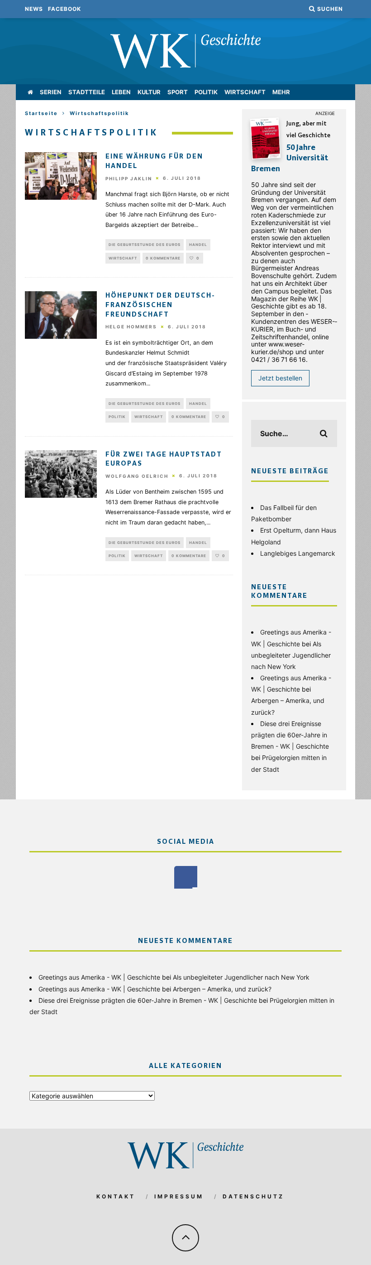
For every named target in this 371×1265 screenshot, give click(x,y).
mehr (281, 92)
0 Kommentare (163, 258)
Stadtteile (86, 92)
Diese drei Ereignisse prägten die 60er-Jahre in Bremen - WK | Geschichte (290, 735)
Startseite (41, 113)
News (34, 8)
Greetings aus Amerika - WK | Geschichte (99, 977)
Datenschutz (253, 1196)
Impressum (179, 1196)
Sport (177, 92)
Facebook (64, 8)
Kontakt (115, 1196)
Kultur (149, 92)
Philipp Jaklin (128, 178)
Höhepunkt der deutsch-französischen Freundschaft (160, 305)
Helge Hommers (131, 327)
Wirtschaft (245, 92)
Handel (198, 244)
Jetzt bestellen (280, 378)
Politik (206, 92)
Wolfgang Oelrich (136, 476)
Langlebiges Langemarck (297, 553)
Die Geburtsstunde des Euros (145, 244)
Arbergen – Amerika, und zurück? (222, 989)
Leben (121, 92)
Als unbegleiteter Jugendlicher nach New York (291, 655)
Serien (51, 92)
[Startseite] (30, 92)
